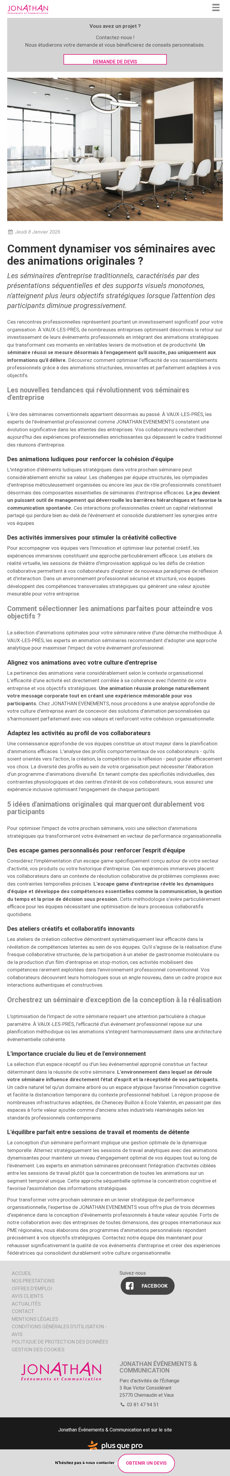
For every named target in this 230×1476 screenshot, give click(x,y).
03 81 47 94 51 (142, 1405)
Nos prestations (33, 1281)
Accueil (22, 1273)
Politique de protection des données (60, 1342)
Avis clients (27, 1296)
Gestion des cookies (38, 1349)
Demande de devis (115, 62)
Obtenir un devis (146, 1463)
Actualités (26, 1304)
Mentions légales (35, 1319)
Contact (23, 1311)
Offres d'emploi (32, 1288)
